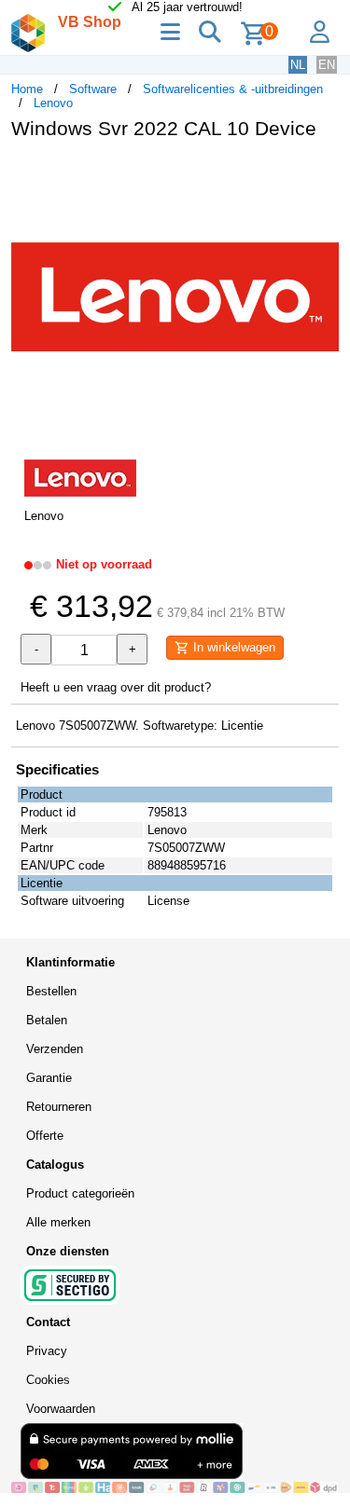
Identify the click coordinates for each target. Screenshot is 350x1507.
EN (326, 65)
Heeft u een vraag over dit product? (116, 687)
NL (297, 65)
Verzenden (54, 1049)
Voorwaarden (60, 1409)
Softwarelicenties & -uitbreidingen (233, 89)
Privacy (46, 1351)
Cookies (48, 1380)
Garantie (49, 1078)
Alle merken (58, 1222)
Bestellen (51, 991)
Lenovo (53, 103)
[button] (322, 173)
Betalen (46, 1020)
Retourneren (58, 1107)
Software (93, 89)
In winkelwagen (232, 647)
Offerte (44, 1136)
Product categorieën (80, 1193)
